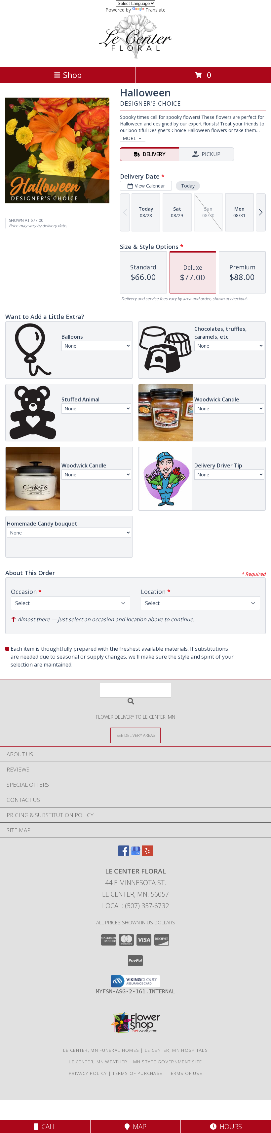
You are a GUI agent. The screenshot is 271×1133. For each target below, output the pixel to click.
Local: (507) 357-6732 (135, 905)
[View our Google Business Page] (135, 854)
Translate (155, 10)
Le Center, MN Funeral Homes (101, 1050)
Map (138, 1126)
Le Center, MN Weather (98, 1062)
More (129, 138)
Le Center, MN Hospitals (176, 1050)
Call (47, 1126)
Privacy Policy (88, 1073)
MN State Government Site (167, 1062)
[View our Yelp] (147, 854)
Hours (229, 1126)
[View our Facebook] (123, 854)
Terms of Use (185, 1073)
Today (188, 186)
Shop (72, 74)
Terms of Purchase (137, 1073)
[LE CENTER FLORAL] (135, 57)
